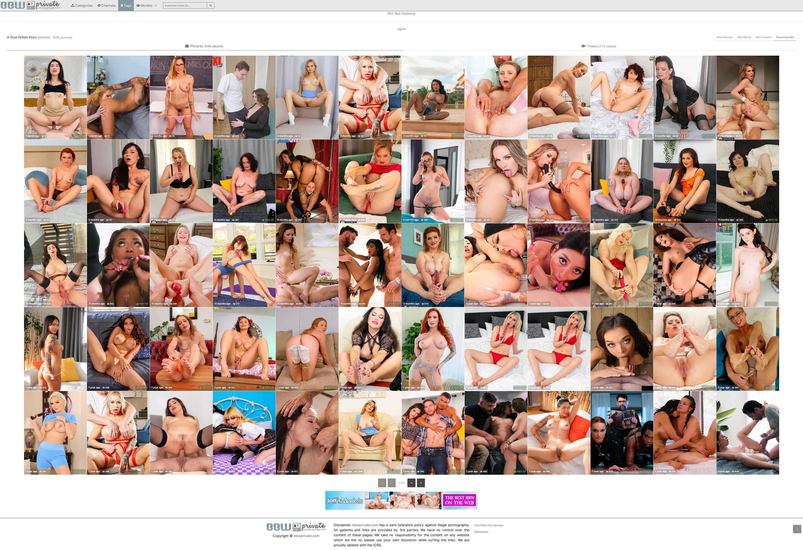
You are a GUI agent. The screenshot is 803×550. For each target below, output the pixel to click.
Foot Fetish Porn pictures (488, 525)
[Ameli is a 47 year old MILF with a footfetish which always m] (370, 181)
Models (146, 5)
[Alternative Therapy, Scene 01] (307, 265)
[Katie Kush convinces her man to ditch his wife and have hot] (622, 349)
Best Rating (744, 37)
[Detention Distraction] (181, 97)
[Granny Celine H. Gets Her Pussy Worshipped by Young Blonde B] (118, 97)
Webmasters (481, 531)
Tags (127, 5)
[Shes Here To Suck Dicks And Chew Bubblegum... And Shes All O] (55, 349)
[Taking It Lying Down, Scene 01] (747, 433)
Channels (108, 5)
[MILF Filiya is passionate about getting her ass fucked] (181, 433)
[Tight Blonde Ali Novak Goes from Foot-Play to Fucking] (496, 97)
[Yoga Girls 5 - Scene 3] (244, 265)
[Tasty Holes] (495, 265)
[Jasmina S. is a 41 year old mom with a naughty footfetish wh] (181, 181)
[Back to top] (797, 529)
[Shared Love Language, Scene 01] (684, 433)
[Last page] (421, 482)
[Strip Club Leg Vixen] (307, 181)
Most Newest (725, 37)
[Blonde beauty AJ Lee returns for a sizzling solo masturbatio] (307, 97)
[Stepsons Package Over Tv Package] (559, 433)
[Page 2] (411, 482)
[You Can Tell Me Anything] (558, 265)
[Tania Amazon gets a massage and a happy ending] (370, 97)
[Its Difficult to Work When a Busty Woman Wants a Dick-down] (244, 97)
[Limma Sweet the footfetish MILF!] (559, 349)
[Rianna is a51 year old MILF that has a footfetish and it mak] (370, 349)
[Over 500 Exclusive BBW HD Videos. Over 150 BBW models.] (401, 509)
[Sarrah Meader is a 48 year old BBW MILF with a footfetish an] (622, 181)
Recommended (785, 37)
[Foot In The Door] (307, 433)
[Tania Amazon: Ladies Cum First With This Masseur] (118, 433)
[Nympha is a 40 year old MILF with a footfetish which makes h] (55, 181)
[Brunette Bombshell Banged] (55, 265)
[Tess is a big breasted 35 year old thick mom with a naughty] (433, 265)
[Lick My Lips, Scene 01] (496, 181)
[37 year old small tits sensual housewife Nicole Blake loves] (118, 181)
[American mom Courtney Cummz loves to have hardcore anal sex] (747, 97)
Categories (84, 5)
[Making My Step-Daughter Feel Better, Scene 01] (181, 265)
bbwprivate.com (307, 536)
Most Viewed (763, 37)
